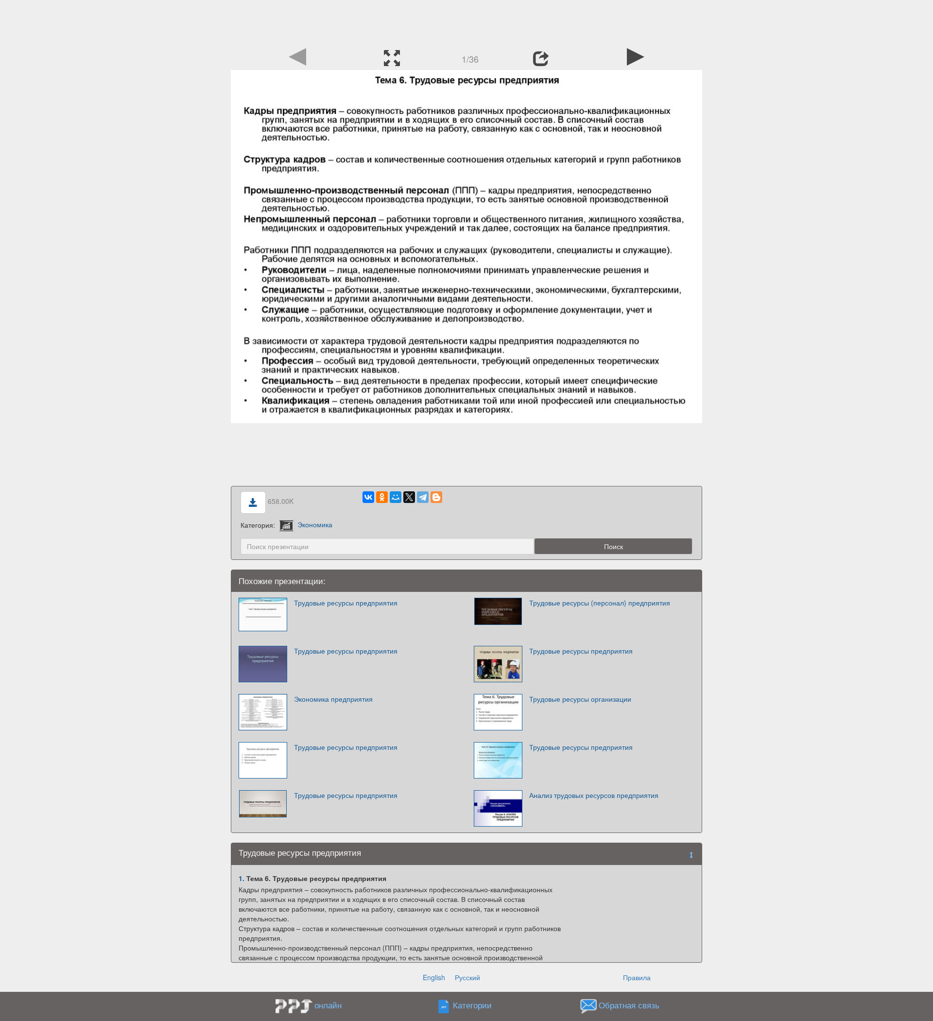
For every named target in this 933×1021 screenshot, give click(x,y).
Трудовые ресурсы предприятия (345, 602)
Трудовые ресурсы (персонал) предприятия (599, 602)
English (434, 977)
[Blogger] (436, 497)
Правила (637, 977)
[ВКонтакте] (368, 497)
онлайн (328, 1005)
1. (241, 878)
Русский (467, 977)
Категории (472, 1005)
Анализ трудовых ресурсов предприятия (593, 795)
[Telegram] (423, 497)
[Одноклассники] (382, 497)
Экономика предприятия (333, 699)
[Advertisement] (466, 22)
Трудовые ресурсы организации (580, 699)
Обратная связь (629, 1005)
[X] (409, 497)
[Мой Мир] (395, 497)
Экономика (314, 524)
